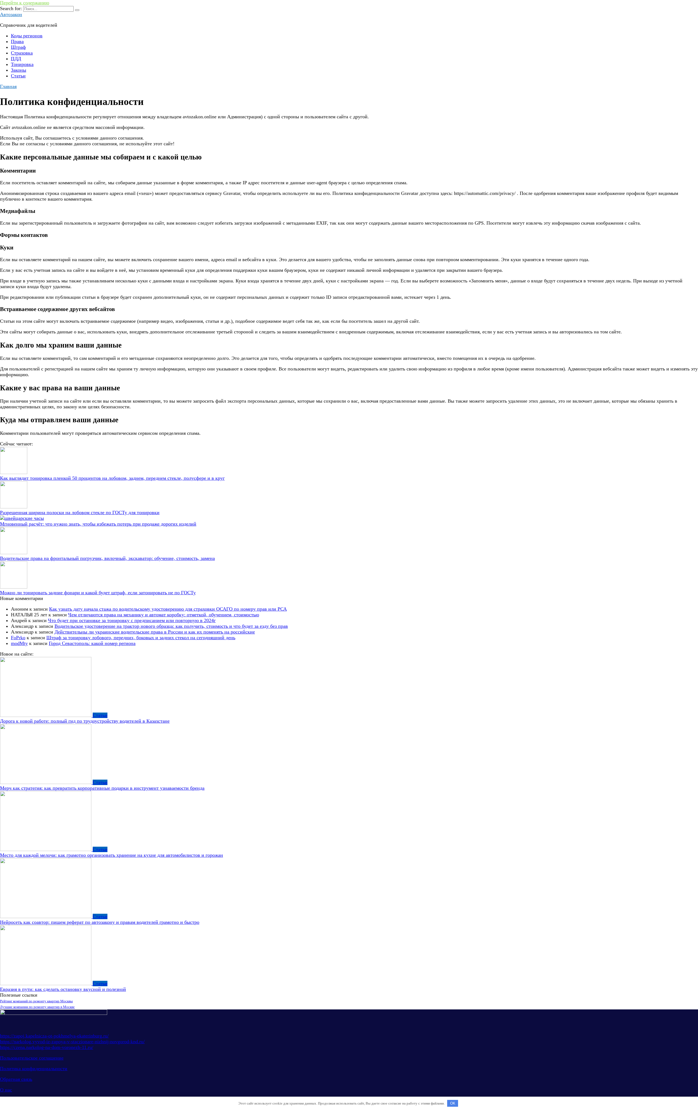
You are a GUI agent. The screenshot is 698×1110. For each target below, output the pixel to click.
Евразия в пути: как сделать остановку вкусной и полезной (63, 989)
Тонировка (22, 64)
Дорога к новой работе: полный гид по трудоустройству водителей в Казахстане (85, 721)
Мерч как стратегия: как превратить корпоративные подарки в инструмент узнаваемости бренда (102, 788)
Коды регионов (27, 35)
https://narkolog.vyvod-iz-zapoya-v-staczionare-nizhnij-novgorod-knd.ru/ (72, 1041)
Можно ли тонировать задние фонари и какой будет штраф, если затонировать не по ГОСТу (98, 592)
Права (17, 41)
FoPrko (18, 637)
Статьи (18, 76)
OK (452, 1103)
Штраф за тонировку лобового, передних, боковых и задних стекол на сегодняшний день (140, 637)
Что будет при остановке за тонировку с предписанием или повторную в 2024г (132, 620)
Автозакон (11, 14)
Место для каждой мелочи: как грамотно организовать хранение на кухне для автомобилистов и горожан (111, 855)
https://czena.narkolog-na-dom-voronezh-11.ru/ (46, 1047)
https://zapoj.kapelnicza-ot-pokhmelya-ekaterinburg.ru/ (54, 1036)
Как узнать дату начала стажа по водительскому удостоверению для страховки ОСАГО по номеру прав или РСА (168, 609)
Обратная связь (16, 1079)
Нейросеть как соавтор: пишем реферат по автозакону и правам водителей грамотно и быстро (99, 922)
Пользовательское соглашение (32, 1058)
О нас (6, 1090)
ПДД (16, 58)
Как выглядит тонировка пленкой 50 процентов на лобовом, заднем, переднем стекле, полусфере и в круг (112, 478)
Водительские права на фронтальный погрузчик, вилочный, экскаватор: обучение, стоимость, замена (107, 558)
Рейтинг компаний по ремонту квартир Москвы (36, 1001)
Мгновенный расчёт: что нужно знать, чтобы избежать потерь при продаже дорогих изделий (98, 524)
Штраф (18, 47)
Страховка (22, 53)
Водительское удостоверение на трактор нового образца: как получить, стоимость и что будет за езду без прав (171, 626)
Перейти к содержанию (24, 2)
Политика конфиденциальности (33, 1068)
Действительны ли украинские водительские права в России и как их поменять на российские (155, 632)
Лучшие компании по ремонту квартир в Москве (37, 1007)
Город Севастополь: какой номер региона (92, 643)
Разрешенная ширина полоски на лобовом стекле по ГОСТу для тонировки (80, 512)
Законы (18, 70)
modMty (19, 643)
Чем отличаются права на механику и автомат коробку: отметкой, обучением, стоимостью (163, 614)
